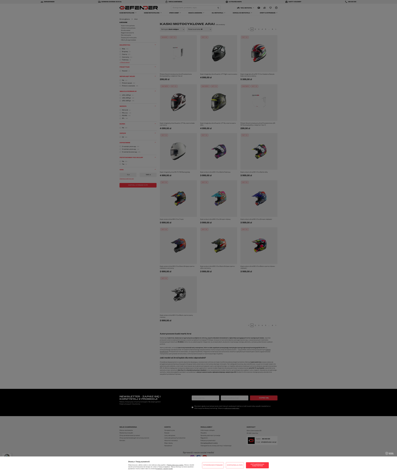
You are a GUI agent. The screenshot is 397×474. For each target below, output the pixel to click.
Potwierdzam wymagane (213, 465)
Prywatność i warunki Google (164, 468)
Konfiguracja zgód (235, 465)
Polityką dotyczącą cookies (175, 465)
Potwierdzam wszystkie (257, 465)
